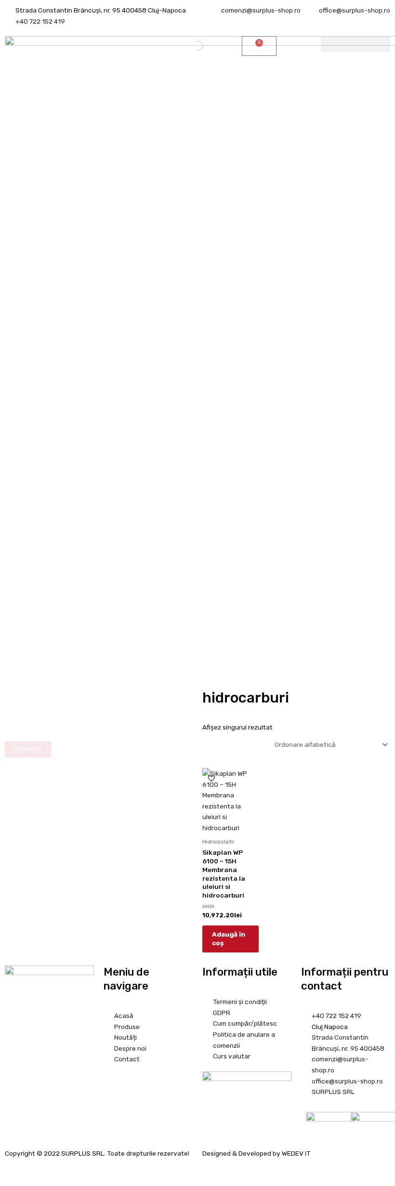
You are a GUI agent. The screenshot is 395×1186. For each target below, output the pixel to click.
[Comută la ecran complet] (30, 1169)
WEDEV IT (296, 1153)
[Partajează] (51, 1169)
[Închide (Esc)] (71, 1169)
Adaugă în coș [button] (228, 938)
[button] (355, 44)
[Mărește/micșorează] (9, 1169)
